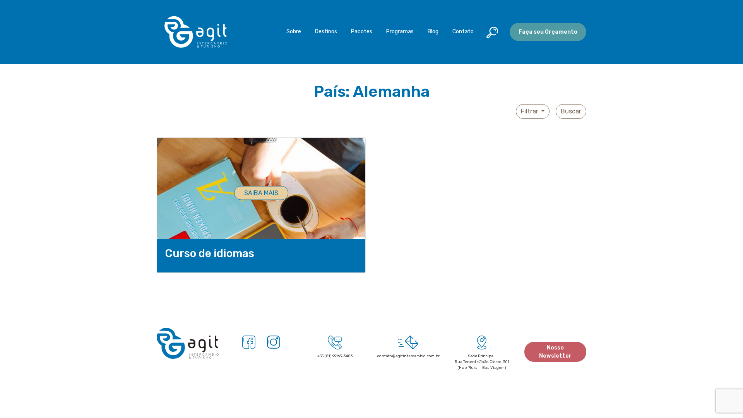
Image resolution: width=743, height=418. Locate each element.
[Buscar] (493, 31)
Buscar (571, 111)
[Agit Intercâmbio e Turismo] (188, 346)
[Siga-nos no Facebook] (248, 341)
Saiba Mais (261, 193)
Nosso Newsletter (555, 351)
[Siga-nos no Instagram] (273, 341)
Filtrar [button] (530, 111)
